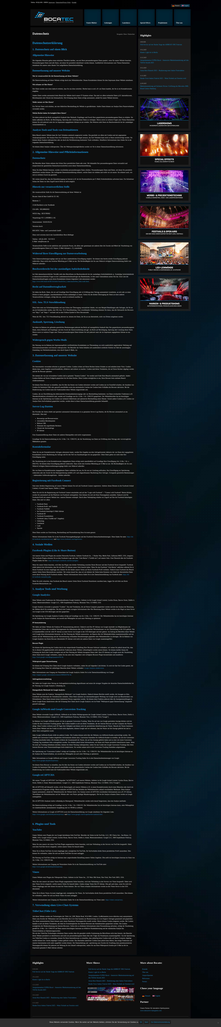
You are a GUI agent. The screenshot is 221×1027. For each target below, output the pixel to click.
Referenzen (146, 978)
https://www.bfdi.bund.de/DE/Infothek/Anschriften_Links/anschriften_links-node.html (60, 281)
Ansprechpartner (147, 975)
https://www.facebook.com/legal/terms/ (69, 539)
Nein (146, 1022)
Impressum (52, 2)
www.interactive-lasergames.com (151, 1010)
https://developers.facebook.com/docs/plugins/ (63, 560)
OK (141, 1022)
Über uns (145, 972)
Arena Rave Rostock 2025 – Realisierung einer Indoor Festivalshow (162, 70)
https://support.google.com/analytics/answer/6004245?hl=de (51, 675)
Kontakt (74, 2)
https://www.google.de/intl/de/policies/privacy (47, 867)
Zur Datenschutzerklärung (160, 1022)
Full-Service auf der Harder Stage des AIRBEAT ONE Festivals (161, 44)
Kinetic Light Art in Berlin (149, 52)
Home (125, 34)
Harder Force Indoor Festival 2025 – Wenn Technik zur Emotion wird (163, 78)
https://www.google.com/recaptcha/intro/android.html (84, 814)
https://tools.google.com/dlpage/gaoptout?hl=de (47, 657)
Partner (144, 981)
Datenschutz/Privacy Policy (63, 2)
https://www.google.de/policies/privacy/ (45, 760)
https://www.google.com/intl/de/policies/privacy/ (48, 814)
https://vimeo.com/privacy (114, 900)
